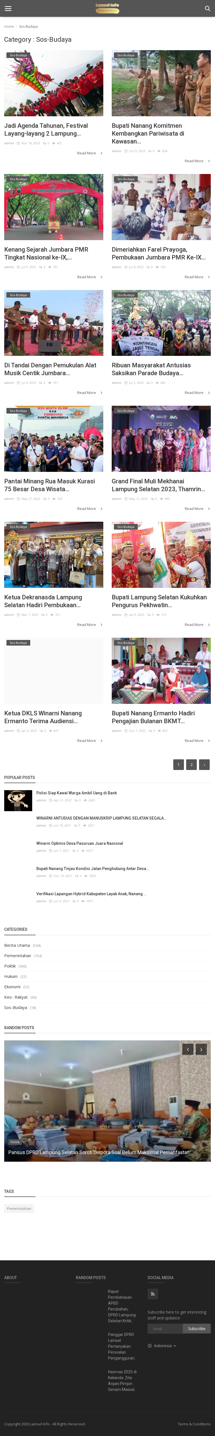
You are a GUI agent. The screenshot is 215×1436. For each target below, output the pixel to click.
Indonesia (163, 1345)
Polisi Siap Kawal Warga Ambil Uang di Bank (76, 793)
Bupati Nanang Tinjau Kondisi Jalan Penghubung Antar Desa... (92, 868)
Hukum (11, 976)
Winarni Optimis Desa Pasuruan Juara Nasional (79, 843)
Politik (10, 966)
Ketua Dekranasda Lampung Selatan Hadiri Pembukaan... (43, 601)
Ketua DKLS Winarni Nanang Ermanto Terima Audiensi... (43, 717)
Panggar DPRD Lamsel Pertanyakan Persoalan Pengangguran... (122, 1346)
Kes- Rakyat (16, 997)
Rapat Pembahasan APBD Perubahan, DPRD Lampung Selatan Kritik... (122, 1306)
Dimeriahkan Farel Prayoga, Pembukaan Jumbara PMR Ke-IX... (159, 253)
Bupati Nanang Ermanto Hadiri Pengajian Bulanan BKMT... (153, 717)
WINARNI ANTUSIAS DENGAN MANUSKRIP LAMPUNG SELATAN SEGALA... (101, 818)
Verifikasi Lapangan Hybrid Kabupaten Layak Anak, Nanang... (91, 894)
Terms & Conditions (194, 1423)
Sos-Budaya (15, 1007)
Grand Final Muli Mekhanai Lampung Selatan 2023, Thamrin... (158, 485)
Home (9, 26)
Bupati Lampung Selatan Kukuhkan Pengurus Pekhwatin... (159, 601)
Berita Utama (17, 945)
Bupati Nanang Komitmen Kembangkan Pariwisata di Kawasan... (148, 133)
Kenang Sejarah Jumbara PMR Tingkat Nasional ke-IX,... (46, 253)
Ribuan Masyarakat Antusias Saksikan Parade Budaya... (151, 369)
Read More (87, 153)
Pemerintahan (17, 955)
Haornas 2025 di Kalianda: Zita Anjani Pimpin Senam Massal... (122, 1381)
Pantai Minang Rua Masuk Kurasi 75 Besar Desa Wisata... (49, 485)
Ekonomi (12, 986)
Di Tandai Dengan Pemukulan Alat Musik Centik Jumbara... (50, 369)
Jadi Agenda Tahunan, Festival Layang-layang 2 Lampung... (46, 129)
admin (9, 143)
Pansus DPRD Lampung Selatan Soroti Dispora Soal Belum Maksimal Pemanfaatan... (100, 1152)
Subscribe (196, 1328)
